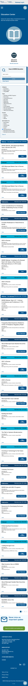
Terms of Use (5, 672)
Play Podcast (22, 176)
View (22, 156)
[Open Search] (25, 8)
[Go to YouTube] (24, 664)
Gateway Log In (19, 2)
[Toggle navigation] (2, 8)
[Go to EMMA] (10, 2)
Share (3, 158)
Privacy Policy (5, 674)
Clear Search (6, 81)
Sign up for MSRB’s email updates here (14, 628)
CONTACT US (13, 668)
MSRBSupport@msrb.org (7, 651)
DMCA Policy (5, 677)
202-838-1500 (5, 643)
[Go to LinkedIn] (20, 664)
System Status (5, 653)
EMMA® (4, 660)
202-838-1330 (5, 650)
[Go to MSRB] (4, 2)
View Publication (21, 212)
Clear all (3, 134)
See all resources (14, 63)
